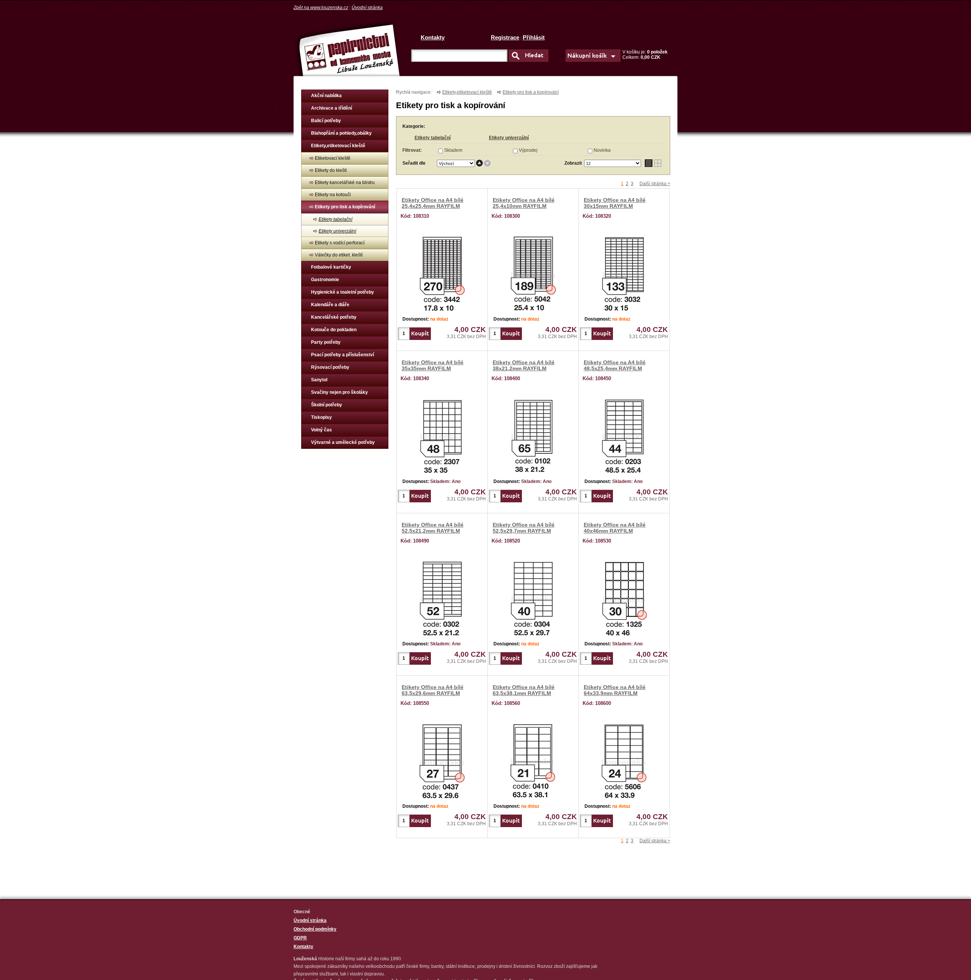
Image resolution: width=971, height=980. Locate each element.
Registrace (505, 37)
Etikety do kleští (331, 170)
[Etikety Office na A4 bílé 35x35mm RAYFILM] (442, 434)
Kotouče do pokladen (334, 329)
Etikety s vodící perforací (340, 242)
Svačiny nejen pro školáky (339, 392)
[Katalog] (657, 163)
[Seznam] (648, 163)
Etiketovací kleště (332, 158)
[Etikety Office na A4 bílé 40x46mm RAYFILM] (624, 597)
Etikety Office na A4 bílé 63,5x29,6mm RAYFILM (433, 690)
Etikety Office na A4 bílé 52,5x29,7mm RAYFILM (524, 528)
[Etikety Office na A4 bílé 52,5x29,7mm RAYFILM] (533, 597)
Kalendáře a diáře (330, 304)
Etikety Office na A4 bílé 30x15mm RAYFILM (615, 203)
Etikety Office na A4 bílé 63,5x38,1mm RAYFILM (524, 690)
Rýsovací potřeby (330, 367)
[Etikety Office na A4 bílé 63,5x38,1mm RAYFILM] (533, 759)
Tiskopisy (321, 417)
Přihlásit (534, 37)
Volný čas (321, 430)
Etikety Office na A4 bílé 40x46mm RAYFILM (615, 528)
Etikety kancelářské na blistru (345, 182)
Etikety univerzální (337, 231)
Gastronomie (325, 279)
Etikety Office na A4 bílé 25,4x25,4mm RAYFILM (433, 203)
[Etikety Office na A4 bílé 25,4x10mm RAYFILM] (533, 272)
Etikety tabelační (335, 219)
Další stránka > (654, 183)
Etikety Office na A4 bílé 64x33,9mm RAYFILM (615, 690)
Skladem (453, 150)
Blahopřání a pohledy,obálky (341, 133)
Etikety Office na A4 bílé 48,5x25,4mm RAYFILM (615, 365)
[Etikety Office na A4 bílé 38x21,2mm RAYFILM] (533, 434)
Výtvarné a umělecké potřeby (343, 442)
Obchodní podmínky (315, 929)
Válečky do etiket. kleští (339, 255)
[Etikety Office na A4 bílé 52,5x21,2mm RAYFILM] (442, 597)
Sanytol (319, 379)
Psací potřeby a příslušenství (342, 354)
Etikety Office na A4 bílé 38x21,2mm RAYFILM (524, 365)
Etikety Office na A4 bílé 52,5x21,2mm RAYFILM (433, 528)
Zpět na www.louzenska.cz (321, 7)
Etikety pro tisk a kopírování (345, 206)
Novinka (602, 150)
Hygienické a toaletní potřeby (342, 292)
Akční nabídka (326, 95)
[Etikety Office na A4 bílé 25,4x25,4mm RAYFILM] (442, 272)
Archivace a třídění (331, 108)
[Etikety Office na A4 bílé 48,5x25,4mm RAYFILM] (624, 434)
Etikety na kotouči (333, 194)
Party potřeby (326, 342)
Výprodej (528, 150)
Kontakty (433, 37)
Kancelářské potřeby (334, 317)
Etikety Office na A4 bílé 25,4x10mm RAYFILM (524, 203)
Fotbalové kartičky (331, 267)
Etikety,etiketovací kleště (338, 145)
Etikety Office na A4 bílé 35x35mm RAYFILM (433, 365)
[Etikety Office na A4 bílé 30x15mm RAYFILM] (624, 272)
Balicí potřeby (326, 120)
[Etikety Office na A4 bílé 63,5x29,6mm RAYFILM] (442, 759)
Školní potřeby (326, 404)
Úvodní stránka (367, 7)
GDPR (300, 938)
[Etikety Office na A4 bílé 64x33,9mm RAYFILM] (624, 759)
